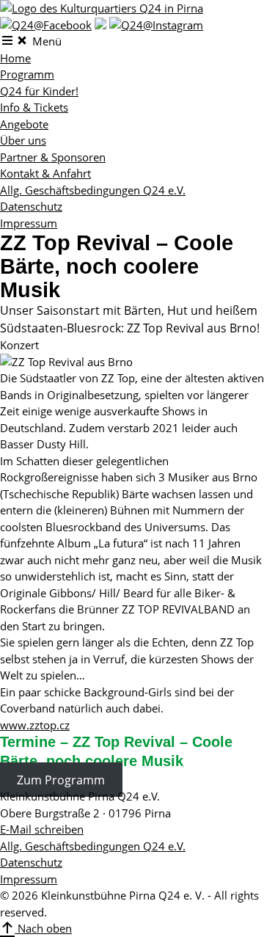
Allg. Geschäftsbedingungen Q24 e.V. (93, 190)
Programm (27, 74)
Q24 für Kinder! (39, 91)
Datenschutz (31, 206)
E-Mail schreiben (42, 829)
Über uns (23, 140)
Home (15, 58)
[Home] (101, 8)
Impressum (28, 223)
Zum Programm (61, 779)
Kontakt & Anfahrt (45, 173)
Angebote (24, 124)
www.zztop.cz (35, 725)
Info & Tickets (34, 107)
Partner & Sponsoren (53, 157)
